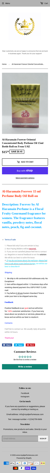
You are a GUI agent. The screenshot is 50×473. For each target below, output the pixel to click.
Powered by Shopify (24, 458)
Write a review (25, 366)
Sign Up (43, 439)
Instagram (25, 396)
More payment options (25, 178)
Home (4, 64)
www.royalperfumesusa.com (27, 455)
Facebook (25, 393)
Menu (7, 3)
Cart (46, 3)
